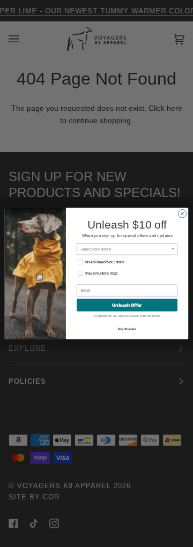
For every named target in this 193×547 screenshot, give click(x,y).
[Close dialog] (182, 214)
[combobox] (126, 249)
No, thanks (127, 329)
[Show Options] (172, 249)
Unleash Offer (127, 304)
